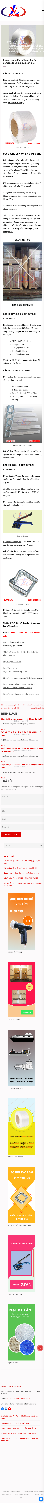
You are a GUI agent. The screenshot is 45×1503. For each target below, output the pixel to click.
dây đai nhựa (16, 48)
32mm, (38, 451)
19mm (29, 451)
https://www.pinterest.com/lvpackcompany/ (21, 694)
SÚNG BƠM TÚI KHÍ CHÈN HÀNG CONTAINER (21, 878)
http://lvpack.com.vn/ (12, 662)
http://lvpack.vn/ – (11, 668)
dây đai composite (21, 46)
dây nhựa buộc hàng (19, 50)
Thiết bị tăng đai (10, 489)
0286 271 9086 (13, 1399)
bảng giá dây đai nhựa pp (16, 45)
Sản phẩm (24, 43)
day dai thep (33, 45)
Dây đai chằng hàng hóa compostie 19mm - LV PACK (21, 719)
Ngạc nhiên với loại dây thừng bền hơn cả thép (21, 873)
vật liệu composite (30, 53)
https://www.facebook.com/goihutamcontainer (23, 678)
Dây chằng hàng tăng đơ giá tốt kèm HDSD (20, 868)
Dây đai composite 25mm (25, 377)
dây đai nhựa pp (35, 48)
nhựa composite (31, 51)
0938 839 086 (27, 1399)
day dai (26, 45)
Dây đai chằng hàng (15, 43)
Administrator (29, 42)
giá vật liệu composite (18, 51)
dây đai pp (16, 363)
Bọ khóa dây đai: (19, 393)
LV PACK (16, 360)
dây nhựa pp (29, 50)
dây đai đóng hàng (33, 46)
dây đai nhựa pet (25, 48)
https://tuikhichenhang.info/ (15, 671)
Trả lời (3, 729)
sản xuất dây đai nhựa (17, 53)
